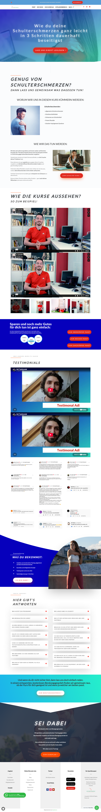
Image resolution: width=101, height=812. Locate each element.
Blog (70, 7)
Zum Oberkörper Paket (79, 332)
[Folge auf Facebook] (84, 7)
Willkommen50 (77, 2)
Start (33, 7)
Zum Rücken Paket (79, 338)
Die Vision (40, 7)
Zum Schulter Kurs (70, 175)
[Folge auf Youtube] (90, 7)
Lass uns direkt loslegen (49, 50)
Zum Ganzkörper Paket (79, 345)
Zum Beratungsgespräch (50, 693)
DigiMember (54, 809)
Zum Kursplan (49, 7)
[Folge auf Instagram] (87, 7)
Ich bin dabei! (22, 580)
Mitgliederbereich (61, 7)
